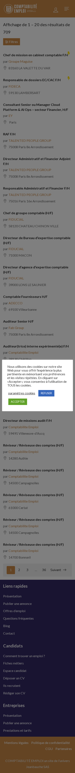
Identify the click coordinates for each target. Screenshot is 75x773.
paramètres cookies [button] (21, 393)
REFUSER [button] (46, 393)
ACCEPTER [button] (18, 401)
